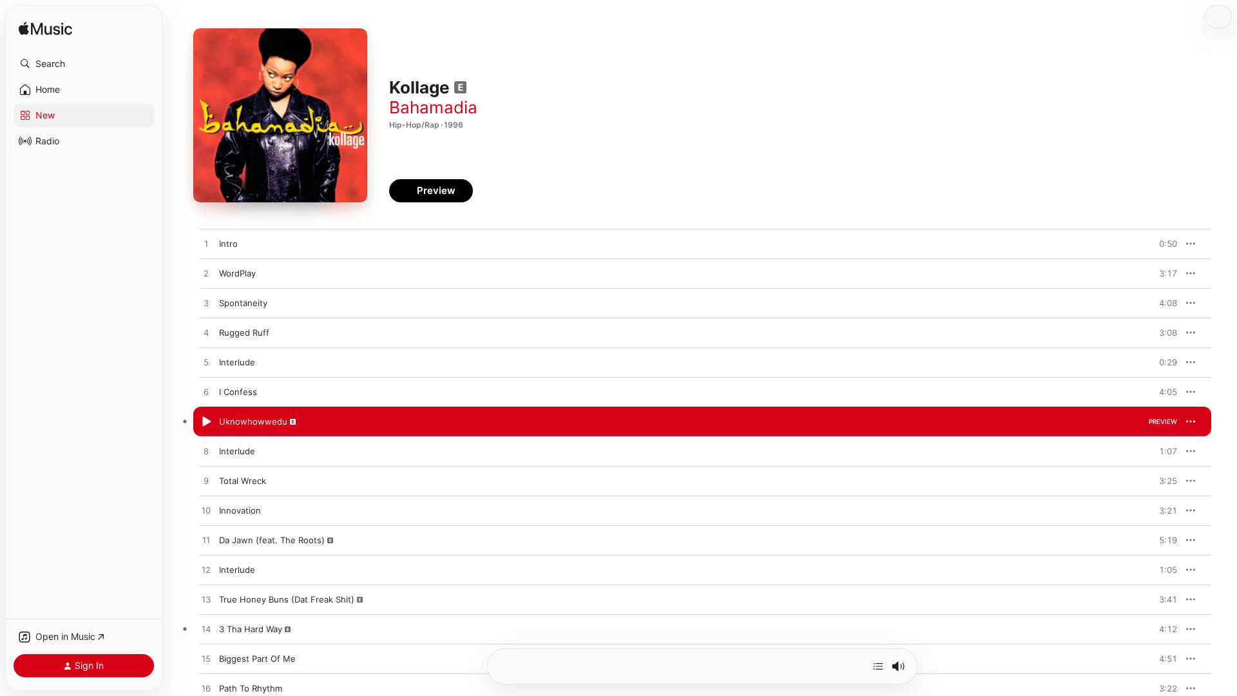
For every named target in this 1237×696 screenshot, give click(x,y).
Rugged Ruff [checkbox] (244, 332)
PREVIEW (1163, 243)
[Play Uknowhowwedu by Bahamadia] (206, 422)
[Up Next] (878, 666)
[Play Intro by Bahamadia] (206, 244)
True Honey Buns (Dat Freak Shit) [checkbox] (286, 599)
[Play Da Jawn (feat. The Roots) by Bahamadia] (206, 540)
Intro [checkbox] (228, 243)
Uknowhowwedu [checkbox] (253, 421)
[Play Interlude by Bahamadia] (206, 363)
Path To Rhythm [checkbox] (250, 688)
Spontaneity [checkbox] (243, 303)
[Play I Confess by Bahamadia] (206, 392)
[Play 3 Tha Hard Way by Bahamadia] (206, 629)
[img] (45, 29)
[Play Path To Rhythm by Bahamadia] (206, 689)
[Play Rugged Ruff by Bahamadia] (206, 333)
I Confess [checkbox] (238, 392)
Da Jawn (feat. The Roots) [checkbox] (272, 540)
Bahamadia (433, 107)
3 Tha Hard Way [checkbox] (250, 629)
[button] (83, 64)
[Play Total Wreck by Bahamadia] (206, 481)
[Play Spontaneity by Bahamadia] (206, 303)
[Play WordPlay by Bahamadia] (206, 274)
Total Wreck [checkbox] (242, 481)
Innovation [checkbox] (240, 510)
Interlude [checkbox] (237, 362)
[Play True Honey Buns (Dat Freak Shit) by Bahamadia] (206, 600)
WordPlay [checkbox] (237, 273)
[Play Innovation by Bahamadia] (206, 511)
